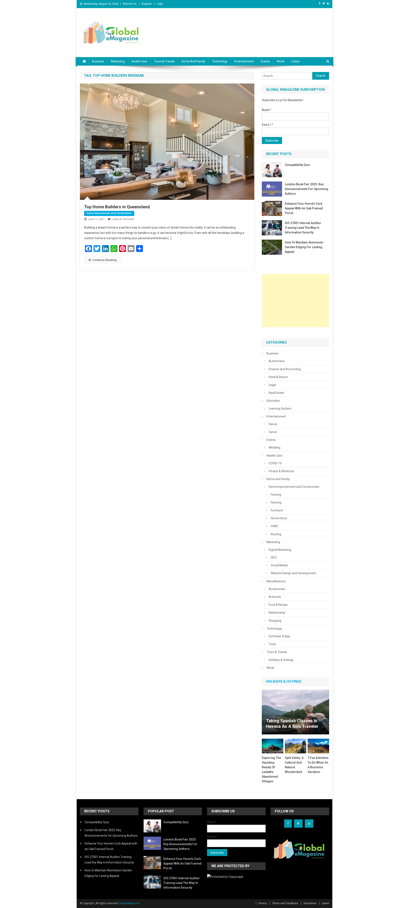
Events (265, 61)
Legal (272, 385)
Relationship (277, 612)
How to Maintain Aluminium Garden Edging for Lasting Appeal (304, 247)
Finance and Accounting (285, 369)
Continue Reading (105, 260)
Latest (295, 61)
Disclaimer (310, 903)
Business (98, 61)
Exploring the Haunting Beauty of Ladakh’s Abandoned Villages (271, 769)
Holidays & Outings (281, 660)
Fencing (276, 494)
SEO (274, 557)
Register (147, 3)
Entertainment (244, 61)
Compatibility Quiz (297, 165)
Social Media (279, 565)
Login (160, 3)
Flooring (276, 502)
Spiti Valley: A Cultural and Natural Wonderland (294, 765)
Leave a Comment (123, 219)
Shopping (275, 620)
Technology (220, 61)
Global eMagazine (129, 903)
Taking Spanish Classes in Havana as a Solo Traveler (292, 723)
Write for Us (130, 3)
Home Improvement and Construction (109, 213)
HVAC (274, 526)
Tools (272, 644)
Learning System (280, 408)
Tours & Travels (164, 61)
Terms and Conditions (285, 903)
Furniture (277, 510)
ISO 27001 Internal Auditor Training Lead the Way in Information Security (303, 227)
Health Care (139, 61)
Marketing (118, 61)
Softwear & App (279, 636)
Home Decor (279, 518)
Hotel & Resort (278, 377)
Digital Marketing (280, 549)
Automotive (277, 361)
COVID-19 (275, 463)
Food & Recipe (278, 604)
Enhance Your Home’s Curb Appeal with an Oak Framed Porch (304, 208)
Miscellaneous (276, 581)
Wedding (274, 447)
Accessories (277, 589)
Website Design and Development (293, 573)
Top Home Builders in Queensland (117, 206)
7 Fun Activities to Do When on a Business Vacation (318, 765)
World (280, 61)
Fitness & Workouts (281, 471)
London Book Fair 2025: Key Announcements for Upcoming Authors (306, 189)
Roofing (276, 534)
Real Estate (276, 392)
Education (273, 400)
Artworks (275, 597)
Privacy (262, 903)
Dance (273, 424)
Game (273, 432)
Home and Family (193, 61)
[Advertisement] (295, 300)
